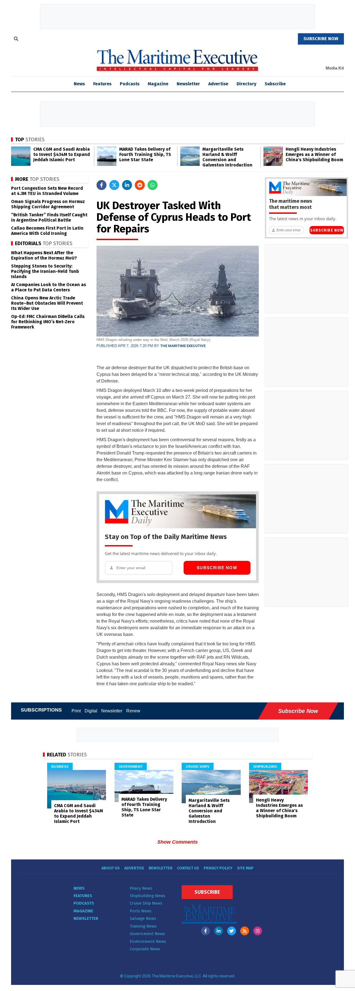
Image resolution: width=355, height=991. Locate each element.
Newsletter (188, 83)
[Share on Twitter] (114, 185)
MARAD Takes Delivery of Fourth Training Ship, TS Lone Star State (145, 154)
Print (76, 710)
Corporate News (145, 948)
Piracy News (141, 888)
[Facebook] (205, 930)
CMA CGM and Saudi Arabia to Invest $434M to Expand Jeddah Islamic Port (61, 154)
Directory (246, 83)
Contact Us (188, 868)
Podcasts (130, 83)
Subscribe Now (217, 567)
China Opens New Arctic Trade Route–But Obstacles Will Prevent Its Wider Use (47, 303)
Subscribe (275, 83)
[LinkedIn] (218, 930)
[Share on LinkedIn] (127, 185)
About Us (111, 868)
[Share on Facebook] (101, 185)
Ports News (140, 910)
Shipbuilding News (147, 895)
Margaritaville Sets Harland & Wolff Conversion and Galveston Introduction (227, 157)
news (79, 83)
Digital (91, 710)
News (79, 888)
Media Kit (335, 68)
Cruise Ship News (146, 903)
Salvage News (143, 918)
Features (102, 83)
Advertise (218, 83)
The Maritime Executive (183, 346)
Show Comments (177, 842)
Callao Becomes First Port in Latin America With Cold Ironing (47, 230)
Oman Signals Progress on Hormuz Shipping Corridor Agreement (48, 204)
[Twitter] (231, 930)
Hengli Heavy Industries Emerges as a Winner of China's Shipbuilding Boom (314, 154)
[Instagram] (257, 930)
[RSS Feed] (244, 930)
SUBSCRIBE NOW (320, 38)
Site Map (245, 868)
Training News (143, 926)
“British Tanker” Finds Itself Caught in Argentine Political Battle (49, 217)
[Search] (16, 40)
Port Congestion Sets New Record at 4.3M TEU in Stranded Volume (47, 191)
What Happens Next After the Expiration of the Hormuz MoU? (44, 255)
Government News (147, 933)
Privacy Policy (218, 868)
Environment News (148, 941)
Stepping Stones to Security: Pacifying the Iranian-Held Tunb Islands (45, 271)
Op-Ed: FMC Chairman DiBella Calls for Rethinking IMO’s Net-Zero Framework (48, 322)
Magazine (158, 83)
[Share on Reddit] (140, 185)
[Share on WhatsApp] (153, 185)
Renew (133, 710)
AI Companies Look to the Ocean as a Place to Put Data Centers (48, 287)
